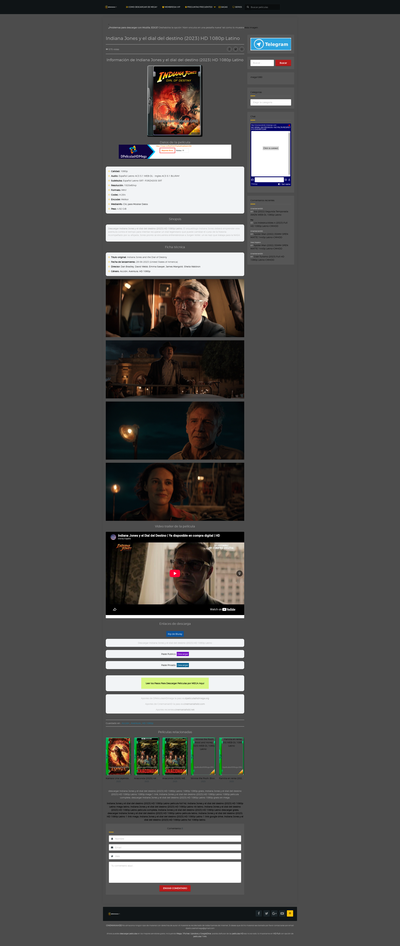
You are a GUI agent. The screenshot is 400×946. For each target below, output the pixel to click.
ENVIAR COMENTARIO (175, 888)
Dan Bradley (127, 266)
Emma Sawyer (157, 266)
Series (238, 7)
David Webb (141, 266)
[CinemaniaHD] (111, 4)
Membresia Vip (172, 7)
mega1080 (256, 77)
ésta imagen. (251, 27)
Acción (124, 271)
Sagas (224, 7)
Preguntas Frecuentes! (199, 7)
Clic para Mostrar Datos (135, 204)
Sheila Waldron (192, 266)
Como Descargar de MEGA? (142, 7)
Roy (251, 220)
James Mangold (174, 266)
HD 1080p (144, 271)
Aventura (133, 271)
